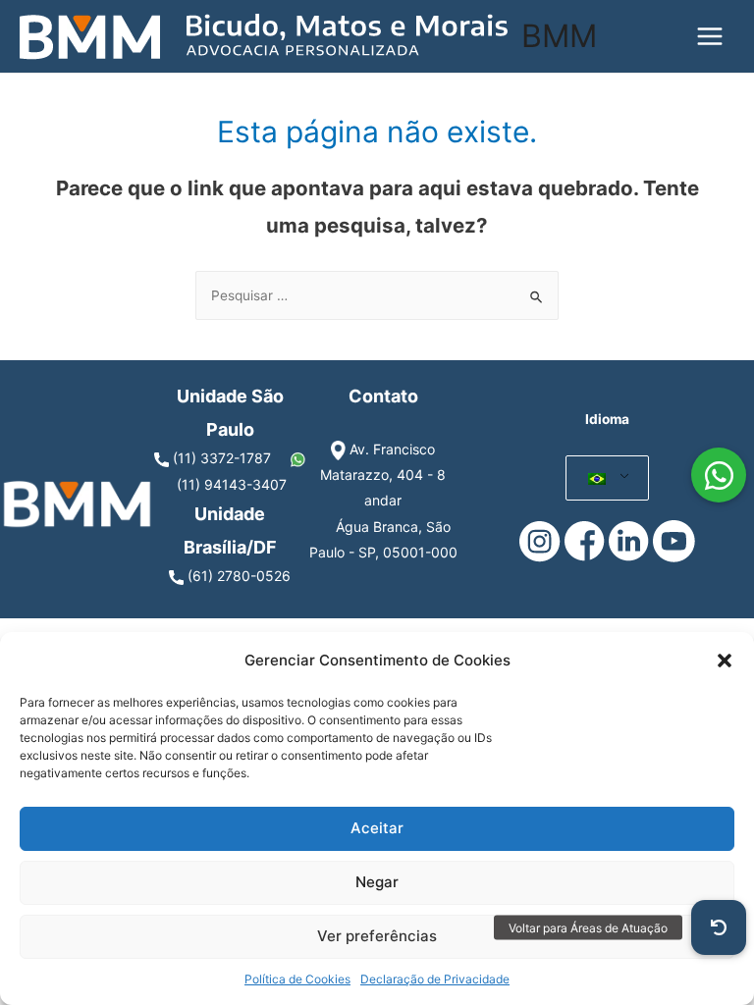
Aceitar (377, 828)
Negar (377, 882)
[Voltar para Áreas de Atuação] (718, 927)
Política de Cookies (297, 979)
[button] (724, 660)
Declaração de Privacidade (435, 979)
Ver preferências (377, 935)
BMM (559, 36)
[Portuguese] (597, 478)
